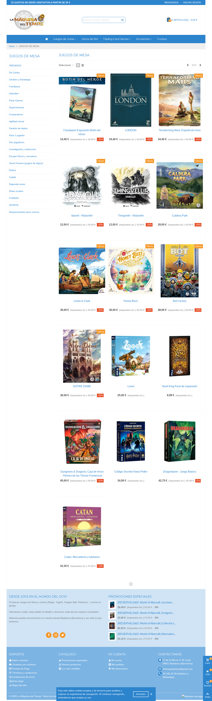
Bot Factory (179, 301)
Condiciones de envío (23, 677)
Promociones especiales (130, 596)
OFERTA (13, 205)
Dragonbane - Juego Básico (179, 471)
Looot (131, 386)
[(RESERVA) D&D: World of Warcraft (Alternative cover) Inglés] (112, 636)
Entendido (140, 694)
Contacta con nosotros (24, 664)
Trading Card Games (116, 39)
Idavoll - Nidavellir (82, 215)
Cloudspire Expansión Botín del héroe (82, 132)
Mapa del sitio (19, 685)
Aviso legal (17, 681)
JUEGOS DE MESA (24, 56)
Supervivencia (16, 107)
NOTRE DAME (82, 386)
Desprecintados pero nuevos (24, 212)
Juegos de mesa (63, 39)
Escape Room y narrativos (23, 156)
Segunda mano (17, 184)
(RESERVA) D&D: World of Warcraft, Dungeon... (146, 613)
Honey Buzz (131, 301)
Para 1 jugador (17, 135)
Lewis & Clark (82, 301)
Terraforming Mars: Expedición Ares (180, 130)
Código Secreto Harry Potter (130, 471)
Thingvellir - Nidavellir (131, 215)
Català (12, 177)
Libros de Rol (89, 39)
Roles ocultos (16, 191)
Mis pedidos (117, 664)
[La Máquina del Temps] (27, 20)
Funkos (162, 39)
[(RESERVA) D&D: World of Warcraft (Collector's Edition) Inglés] (112, 625)
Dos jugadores (16, 142)
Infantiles (14, 93)
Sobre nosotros (20, 660)
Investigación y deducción (22, 149)
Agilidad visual (16, 121)
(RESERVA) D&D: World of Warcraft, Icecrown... (146, 602)
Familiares (14, 86)
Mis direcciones (119, 668)
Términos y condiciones (24, 672)
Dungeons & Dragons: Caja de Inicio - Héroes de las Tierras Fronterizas (82, 473)
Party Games (16, 100)
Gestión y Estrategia (19, 79)
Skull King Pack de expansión (179, 386)
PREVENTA (15, 65)
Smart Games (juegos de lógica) (26, 163)
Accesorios (143, 39)
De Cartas (14, 72)
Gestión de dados (18, 128)
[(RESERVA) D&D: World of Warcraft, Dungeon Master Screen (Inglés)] (112, 615)
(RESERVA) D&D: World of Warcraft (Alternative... (147, 634)
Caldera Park (179, 215)
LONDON (130, 130)
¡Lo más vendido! (71, 668)
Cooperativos (16, 114)
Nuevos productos (71, 664)
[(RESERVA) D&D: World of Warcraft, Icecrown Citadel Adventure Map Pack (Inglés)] (112, 605)
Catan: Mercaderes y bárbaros (82, 557)
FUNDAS (14, 198)
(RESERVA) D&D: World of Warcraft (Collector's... (147, 623)
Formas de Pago (21, 668)
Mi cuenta (116, 660)
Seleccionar (65, 65)
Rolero (12, 170)
